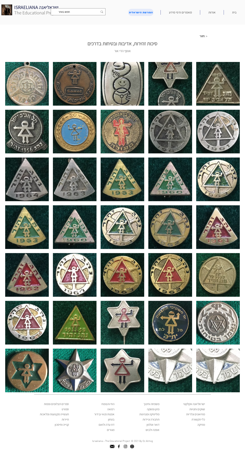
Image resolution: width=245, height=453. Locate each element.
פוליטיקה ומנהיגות (149, 414)
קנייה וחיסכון (62, 425)
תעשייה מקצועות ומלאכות (54, 414)
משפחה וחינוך (151, 404)
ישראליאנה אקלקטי (194, 404)
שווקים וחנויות (197, 409)
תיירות (65, 419)
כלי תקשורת (198, 419)
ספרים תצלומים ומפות (56, 404)
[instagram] (125, 446)
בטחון (111, 419)
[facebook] (119, 446)
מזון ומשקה (153, 409)
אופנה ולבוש (152, 430)
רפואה (110, 409)
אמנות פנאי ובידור (104, 414)
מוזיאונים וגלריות (195, 414)
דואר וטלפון (153, 425)
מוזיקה (201, 425)
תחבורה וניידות (151, 419)
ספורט (65, 409)
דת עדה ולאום (106, 425)
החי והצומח (108, 404)
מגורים (110, 430)
